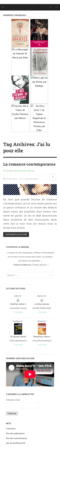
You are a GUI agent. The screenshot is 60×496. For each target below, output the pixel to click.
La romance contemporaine (29, 164)
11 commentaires (30, 179)
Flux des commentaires (16, 438)
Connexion (11, 429)
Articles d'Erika (26, 170)
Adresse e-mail (13, 400)
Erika (10, 170)
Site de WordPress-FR (15, 443)
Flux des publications (15, 433)
